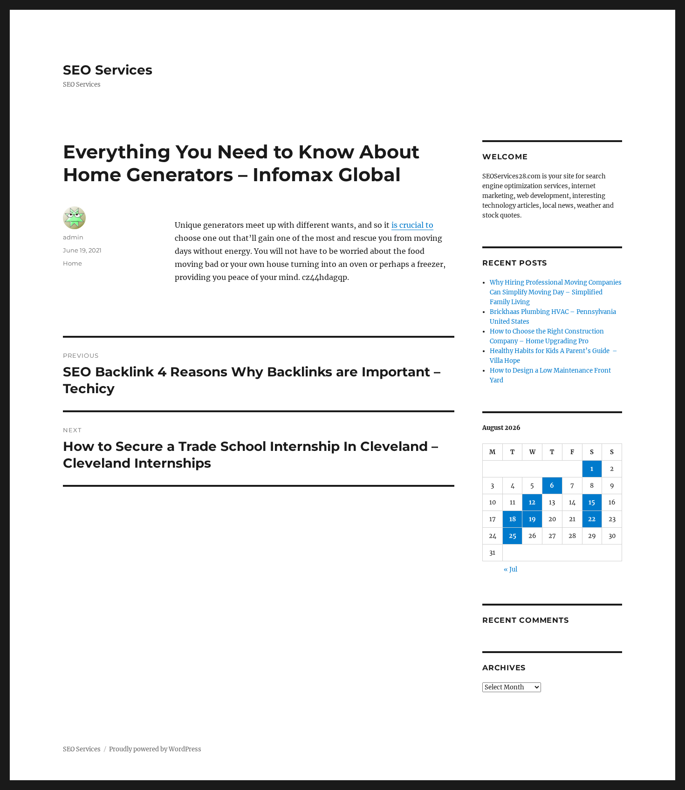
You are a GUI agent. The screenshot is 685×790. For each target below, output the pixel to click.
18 (512, 519)
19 (532, 519)
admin (73, 237)
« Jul (510, 569)
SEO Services (107, 70)
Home (72, 263)
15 (592, 502)
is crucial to (412, 225)
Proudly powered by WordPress (155, 749)
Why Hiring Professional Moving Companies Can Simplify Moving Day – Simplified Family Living (556, 292)
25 (512, 536)
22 (592, 519)
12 (532, 502)
